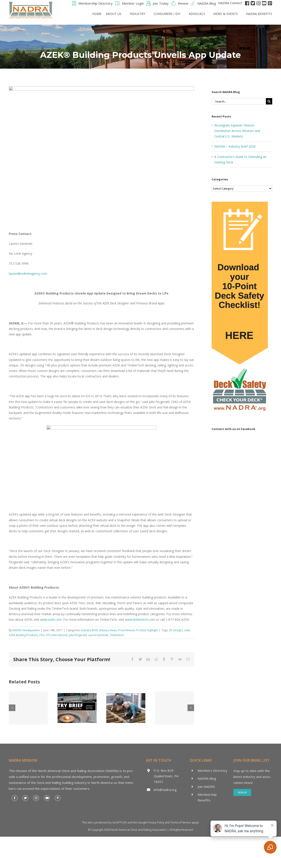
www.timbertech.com (140, 619)
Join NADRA (206, 786)
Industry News (108, 630)
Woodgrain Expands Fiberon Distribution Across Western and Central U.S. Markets (237, 130)
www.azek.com (51, 619)
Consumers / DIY (166, 14)
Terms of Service (180, 822)
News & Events (225, 14)
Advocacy (197, 14)
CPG (41, 635)
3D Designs (176, 630)
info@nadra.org (165, 789)
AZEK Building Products (23, 635)
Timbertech (117, 635)
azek (187, 630)
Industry (137, 14)
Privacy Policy (156, 822)
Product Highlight (147, 630)
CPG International (56, 635)
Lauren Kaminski (98, 635)
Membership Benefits (207, 797)
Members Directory (212, 770)
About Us (113, 14)
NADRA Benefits (259, 14)
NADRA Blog (207, 778)
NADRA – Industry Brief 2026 (235, 146)
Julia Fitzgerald (78, 635)
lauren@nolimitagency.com (28, 273)
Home (96, 14)
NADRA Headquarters (26, 630)
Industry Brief (89, 630)
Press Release (126, 630)
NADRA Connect (230, 3)
